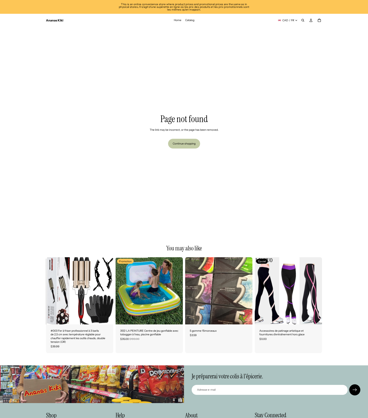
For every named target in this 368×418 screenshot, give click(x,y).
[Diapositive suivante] (107, 291)
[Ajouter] (107, 318)
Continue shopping (184, 143)
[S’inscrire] (354, 389)
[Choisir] (246, 318)
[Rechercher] (303, 20)
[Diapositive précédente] (52, 291)
